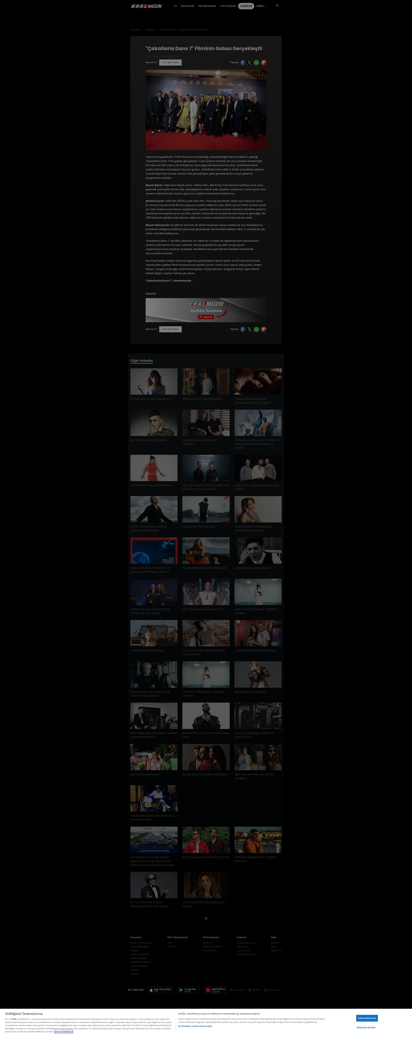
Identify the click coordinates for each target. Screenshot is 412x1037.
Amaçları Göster (366, 1027)
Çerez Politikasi (64, 1031)
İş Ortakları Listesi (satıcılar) (195, 1026)
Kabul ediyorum (367, 1018)
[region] (206, 1023)
